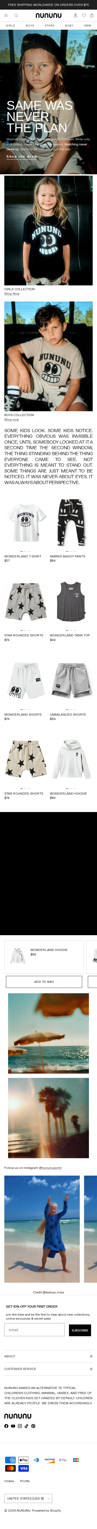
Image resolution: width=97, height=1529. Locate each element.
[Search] (20, 15)
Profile (25, 1481)
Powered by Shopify (46, 1510)
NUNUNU (23, 1510)
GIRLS (10, 25)
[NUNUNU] (48, 15)
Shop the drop (21, 156)
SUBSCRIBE (80, 1330)
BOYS (30, 25)
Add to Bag (44, 982)
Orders (9, 1481)
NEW (87, 25)
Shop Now (11, 294)
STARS (49, 25)
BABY (69, 25)
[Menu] (6, 15)
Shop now (11, 419)
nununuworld (51, 1168)
